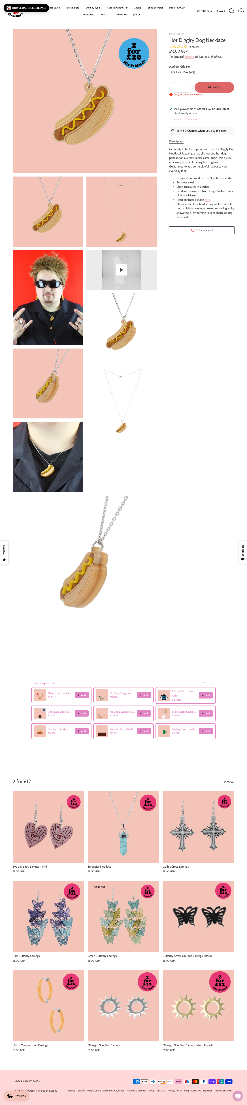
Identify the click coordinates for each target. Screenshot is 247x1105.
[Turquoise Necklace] (123, 827)
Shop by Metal (155, 7)
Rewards (207, 1090)
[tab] (178, 141)
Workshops (88, 14)
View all (229, 782)
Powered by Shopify (46, 1090)
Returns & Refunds (136, 1090)
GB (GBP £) (203, 11)
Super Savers (53, 7)
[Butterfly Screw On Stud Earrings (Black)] (198, 916)
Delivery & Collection (114, 1090)
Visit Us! (105, 14)
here (207, 199)
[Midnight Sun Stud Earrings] (123, 1005)
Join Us (136, 14)
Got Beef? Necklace (58, 729)
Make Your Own (177, 7)
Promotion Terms (224, 1090)
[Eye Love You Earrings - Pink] (48, 827)
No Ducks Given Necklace (122, 711)
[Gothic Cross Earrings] (198, 827)
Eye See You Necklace (183, 691)
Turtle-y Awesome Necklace (184, 729)
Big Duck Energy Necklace (122, 693)
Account (221, 11)
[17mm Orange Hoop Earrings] (48, 1005)
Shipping (189, 56)
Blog (186, 1090)
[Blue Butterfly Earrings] (48, 916)
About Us (196, 1090)
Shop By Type (93, 7)
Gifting (137, 7)
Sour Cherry (176, 34)
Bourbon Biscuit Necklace (122, 729)
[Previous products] (204, 683)
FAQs (151, 1090)
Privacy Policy (175, 1090)
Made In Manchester (117, 7)
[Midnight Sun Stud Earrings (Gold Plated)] (198, 1005)
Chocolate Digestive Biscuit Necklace (60, 711)
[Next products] (212, 683)
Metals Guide (94, 1090)
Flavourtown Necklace (59, 693)
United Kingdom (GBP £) (27, 1080)
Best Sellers (73, 7)
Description (176, 141)
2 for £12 (22, 781)
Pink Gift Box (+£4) (184, 72)
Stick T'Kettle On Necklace (184, 711)
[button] (26, 8)
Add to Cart (214, 87)
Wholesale (121, 14)
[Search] (232, 11)
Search (81, 1090)
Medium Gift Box (179, 66)
